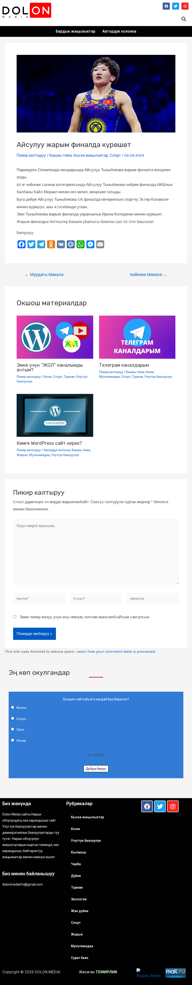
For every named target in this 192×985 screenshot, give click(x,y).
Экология (79, 899)
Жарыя (22, 455)
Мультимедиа (109, 377)
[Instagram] (184, 6)
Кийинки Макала (148, 274)
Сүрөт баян (79, 958)
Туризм (69, 377)
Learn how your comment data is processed (115, 651)
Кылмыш (78, 852)
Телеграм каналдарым (124, 365)
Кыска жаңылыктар (91, 155)
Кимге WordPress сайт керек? (49, 443)
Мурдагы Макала (44, 274)
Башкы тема (60, 155)
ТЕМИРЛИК (106, 972)
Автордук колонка (119, 31)
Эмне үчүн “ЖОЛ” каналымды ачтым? (50, 367)
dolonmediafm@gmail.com (22, 884)
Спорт (115, 155)
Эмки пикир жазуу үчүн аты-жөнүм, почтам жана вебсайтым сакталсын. (84, 617)
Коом (48, 377)
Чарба (76, 864)
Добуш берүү (96, 769)
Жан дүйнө (79, 911)
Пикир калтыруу (31, 155)
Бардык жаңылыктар (75, 31)
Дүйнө (76, 876)
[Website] (153, 599)
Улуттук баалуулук (158, 377)
